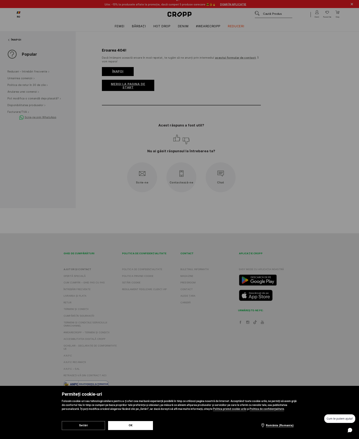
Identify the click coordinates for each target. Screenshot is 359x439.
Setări (83, 425)
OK (131, 425)
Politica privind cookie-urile (229, 408)
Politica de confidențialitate (267, 408)
